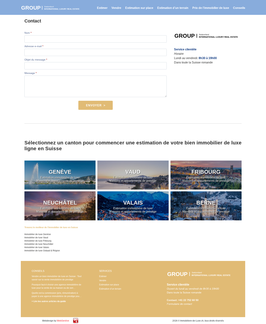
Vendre (116, 7)
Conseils (239, 7)
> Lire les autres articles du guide (49, 301)
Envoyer (94, 105)
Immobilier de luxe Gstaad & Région (42, 250)
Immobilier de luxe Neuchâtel (38, 244)
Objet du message (35, 59)
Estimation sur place (139, 7)
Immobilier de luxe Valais (36, 247)
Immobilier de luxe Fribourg (37, 241)
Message (30, 73)
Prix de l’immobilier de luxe (210, 7)
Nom (27, 32)
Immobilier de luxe (52, 8)
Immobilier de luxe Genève (37, 234)
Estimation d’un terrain (172, 7)
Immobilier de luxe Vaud (36, 237)
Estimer (102, 7)
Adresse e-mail (33, 46)
